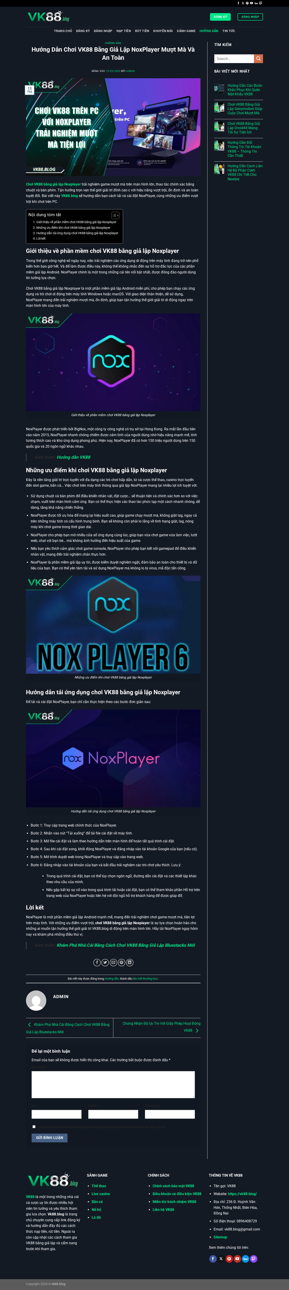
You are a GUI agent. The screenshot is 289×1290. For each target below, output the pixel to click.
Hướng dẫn (209, 31)
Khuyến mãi (163, 31)
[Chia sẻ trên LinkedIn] (129, 962)
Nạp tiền (124, 31)
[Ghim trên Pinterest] (121, 962)
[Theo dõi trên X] (243, 3)
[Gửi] (258, 58)
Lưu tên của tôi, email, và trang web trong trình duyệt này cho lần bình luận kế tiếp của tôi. (102, 1127)
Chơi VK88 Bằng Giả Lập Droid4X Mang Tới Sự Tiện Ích (244, 127)
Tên (35, 1106)
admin (130, 71)
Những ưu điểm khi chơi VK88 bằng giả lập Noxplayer (73, 228)
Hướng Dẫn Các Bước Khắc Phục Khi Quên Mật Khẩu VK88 (245, 89)
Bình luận (39, 1067)
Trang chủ (63, 31)
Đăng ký (83, 31)
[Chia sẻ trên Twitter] (105, 962)
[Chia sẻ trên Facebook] (97, 962)
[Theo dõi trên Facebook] (238, 3)
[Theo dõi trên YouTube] (251, 3)
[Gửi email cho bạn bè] (113, 962)
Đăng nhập (103, 31)
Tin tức (228, 31)
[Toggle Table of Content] (113, 215)
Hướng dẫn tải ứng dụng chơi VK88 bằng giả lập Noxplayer (77, 233)
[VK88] (48, 17)
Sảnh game (186, 31)
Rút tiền (142, 31)
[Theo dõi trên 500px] (256, 3)
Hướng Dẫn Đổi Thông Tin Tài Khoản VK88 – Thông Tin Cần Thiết (244, 149)
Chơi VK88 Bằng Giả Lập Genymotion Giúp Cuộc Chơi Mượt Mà (245, 108)
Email (93, 1106)
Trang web (152, 1106)
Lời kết (41, 239)
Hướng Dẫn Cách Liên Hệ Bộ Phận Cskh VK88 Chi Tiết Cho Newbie (245, 172)
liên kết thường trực (145, 978)
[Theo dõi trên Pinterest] (247, 3)
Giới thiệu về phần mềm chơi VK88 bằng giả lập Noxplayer (76, 222)
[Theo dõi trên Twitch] (260, 3)
